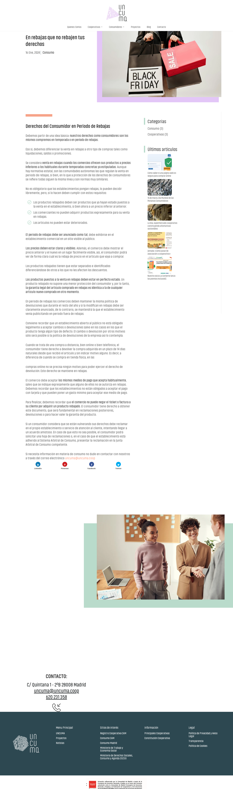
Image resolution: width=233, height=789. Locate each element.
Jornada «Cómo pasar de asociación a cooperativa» (159, 252)
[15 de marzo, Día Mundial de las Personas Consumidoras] (160, 187)
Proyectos (135, 26)
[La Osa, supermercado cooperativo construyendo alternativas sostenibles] (160, 212)
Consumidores (115, 26)
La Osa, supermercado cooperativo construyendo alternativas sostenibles (162, 225)
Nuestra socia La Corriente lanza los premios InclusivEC (161, 277)
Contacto (161, 26)
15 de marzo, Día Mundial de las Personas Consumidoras (161, 199)
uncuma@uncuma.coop (80, 458)
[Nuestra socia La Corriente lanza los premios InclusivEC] (160, 265)
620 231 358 (56, 697)
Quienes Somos (74, 26)
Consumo (153, 128)
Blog (149, 26)
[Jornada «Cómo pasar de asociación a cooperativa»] (160, 240)
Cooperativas (94, 26)
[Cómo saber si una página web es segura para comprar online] (160, 162)
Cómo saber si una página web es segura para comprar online (162, 174)
